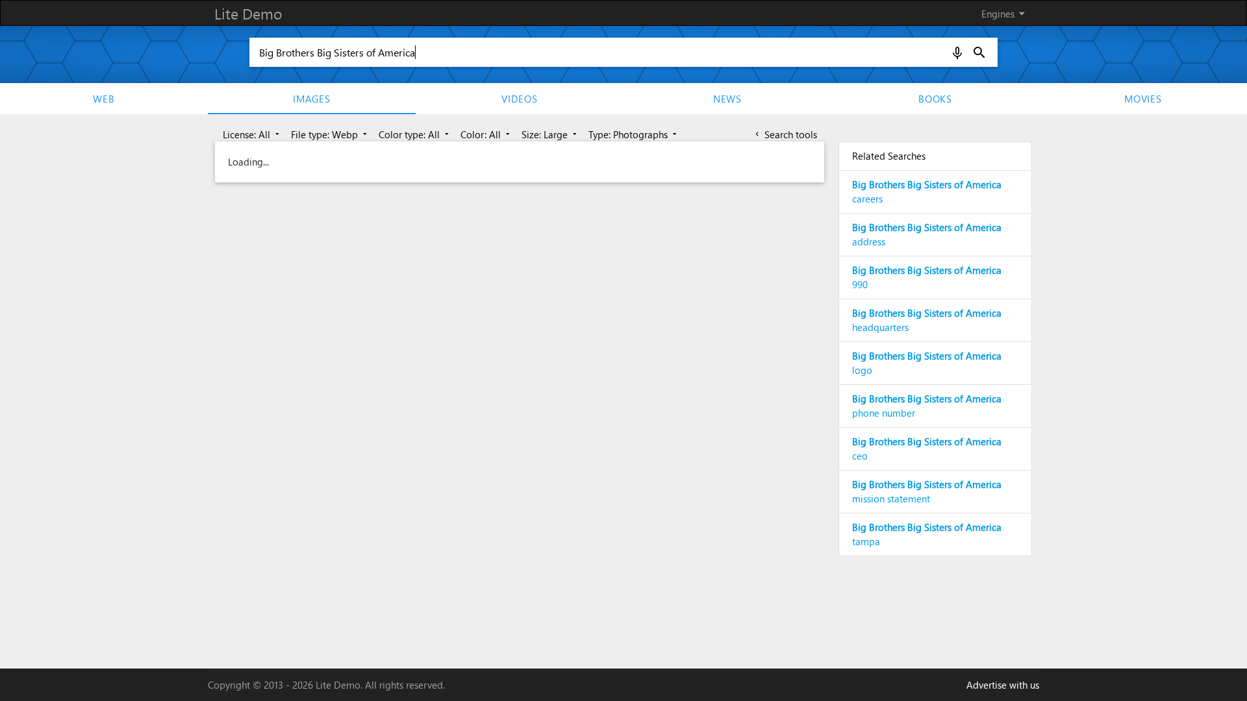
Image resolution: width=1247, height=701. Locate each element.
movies (1143, 98)
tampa (926, 534)
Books (935, 98)
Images (312, 98)
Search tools (785, 134)
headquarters (926, 320)
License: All (252, 134)
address (926, 235)
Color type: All (415, 134)
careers (926, 192)
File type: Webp (330, 134)
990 (926, 277)
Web (103, 98)
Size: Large (550, 134)
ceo (926, 449)
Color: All (486, 134)
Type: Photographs (633, 134)
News (727, 98)
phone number (926, 406)
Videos (519, 98)
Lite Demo (248, 13)
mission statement (926, 492)
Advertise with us (1002, 684)
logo (926, 363)
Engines (1005, 13)
